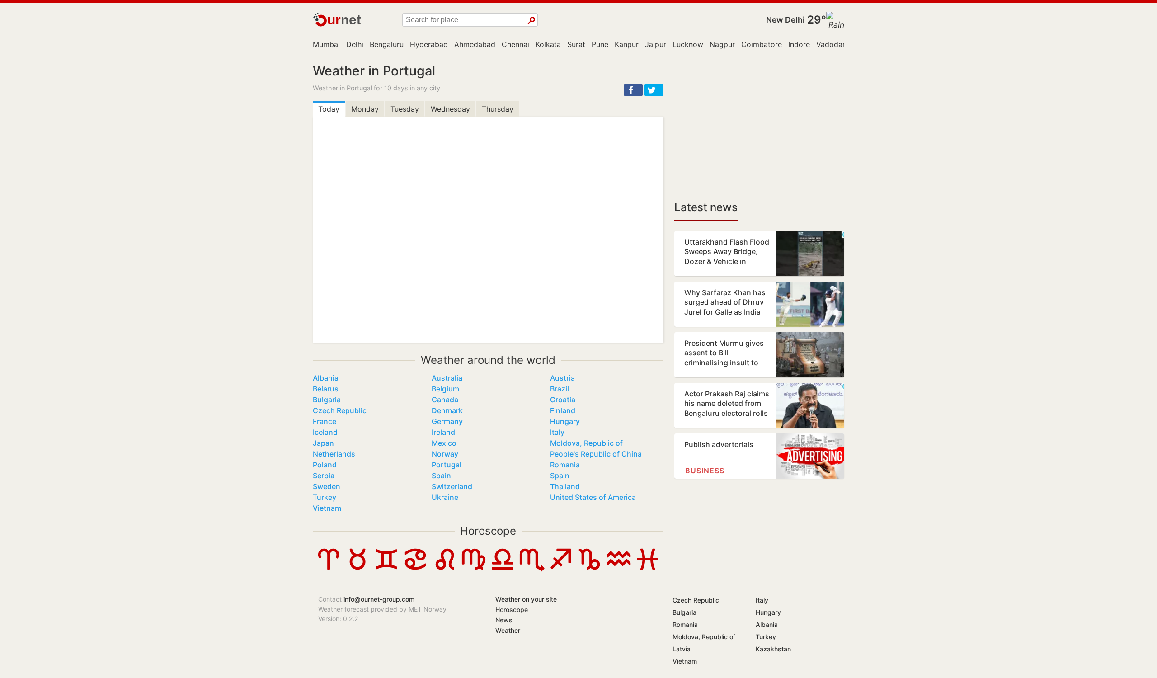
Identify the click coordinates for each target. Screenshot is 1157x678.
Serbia (323, 475)
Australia (447, 377)
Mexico (444, 442)
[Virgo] (474, 569)
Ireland (443, 432)
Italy (557, 432)
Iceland (325, 432)
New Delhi (785, 19)
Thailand (565, 486)
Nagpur (722, 44)
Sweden (326, 486)
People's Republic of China (596, 453)
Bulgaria (327, 399)
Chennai (515, 44)
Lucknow (688, 44)
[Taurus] (357, 569)
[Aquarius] (619, 569)
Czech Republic (340, 410)
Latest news (706, 207)
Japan (323, 442)
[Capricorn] (589, 569)
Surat (576, 44)
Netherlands (334, 453)
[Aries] (328, 569)
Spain (441, 475)
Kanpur (627, 44)
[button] (633, 90)
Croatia (562, 399)
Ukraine (445, 497)
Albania (326, 377)
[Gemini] (386, 569)
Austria (562, 377)
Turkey (324, 497)
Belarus (326, 388)
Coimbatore (761, 44)
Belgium (445, 388)
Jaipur (655, 44)
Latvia (682, 649)
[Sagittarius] (560, 569)
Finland (562, 410)
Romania (565, 464)
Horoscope (488, 530)
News (504, 620)
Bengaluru (387, 44)
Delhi (354, 44)
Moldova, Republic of (586, 442)
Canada (445, 399)
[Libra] (502, 569)
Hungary (565, 421)
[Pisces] (648, 569)
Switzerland (452, 486)
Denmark (447, 410)
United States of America (593, 497)
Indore (799, 44)
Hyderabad (429, 44)
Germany (447, 421)
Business (704, 470)
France (324, 421)
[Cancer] (415, 569)
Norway (445, 453)
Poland (325, 464)
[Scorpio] (531, 569)
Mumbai (326, 44)
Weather (507, 630)
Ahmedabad (474, 44)
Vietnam (327, 508)
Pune (600, 44)
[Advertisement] (759, 126)
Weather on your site (526, 599)
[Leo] (445, 569)
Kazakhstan (773, 649)
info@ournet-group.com (378, 599)
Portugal (446, 464)
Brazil (559, 388)
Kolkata (548, 44)
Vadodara (832, 44)
